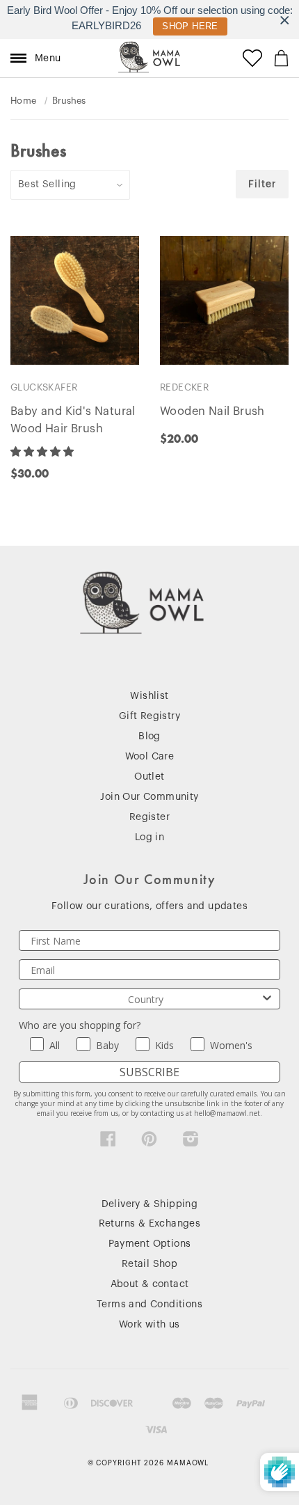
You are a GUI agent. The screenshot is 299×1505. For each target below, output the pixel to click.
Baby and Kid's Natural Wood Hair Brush (73, 420)
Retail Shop (149, 1264)
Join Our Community (149, 797)
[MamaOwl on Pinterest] (149, 1142)
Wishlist (149, 696)
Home (23, 100)
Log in (149, 837)
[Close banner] (285, 20)
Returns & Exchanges (150, 1224)
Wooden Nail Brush (212, 411)
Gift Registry (149, 716)
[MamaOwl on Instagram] (191, 1142)
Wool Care (150, 757)
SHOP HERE (190, 26)
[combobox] (145, 999)
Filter (262, 184)
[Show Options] (267, 999)
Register (149, 817)
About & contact (150, 1284)
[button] (43, 452)
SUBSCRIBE (149, 1072)
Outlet (149, 777)
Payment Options (149, 1244)
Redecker (184, 387)
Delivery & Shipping (150, 1204)
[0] (281, 58)
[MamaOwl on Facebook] (108, 1142)
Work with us (149, 1325)
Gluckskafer (43, 387)
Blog (149, 736)
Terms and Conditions (149, 1304)
